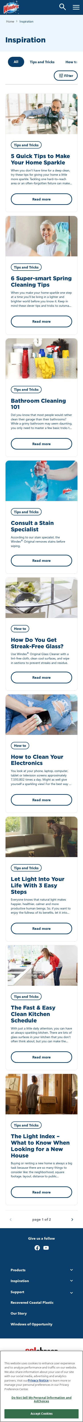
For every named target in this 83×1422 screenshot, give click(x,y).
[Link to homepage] (11, 7)
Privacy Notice (38, 1380)
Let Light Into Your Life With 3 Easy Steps (37, 885)
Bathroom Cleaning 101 (38, 404)
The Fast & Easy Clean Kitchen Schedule (33, 1014)
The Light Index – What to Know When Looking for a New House (40, 1146)
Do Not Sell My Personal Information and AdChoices (41, 1399)
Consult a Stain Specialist (32, 526)
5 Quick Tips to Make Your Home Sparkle (40, 159)
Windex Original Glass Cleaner (38, 654)
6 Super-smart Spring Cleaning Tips (41, 281)
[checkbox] (42, 62)
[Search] (62, 6)
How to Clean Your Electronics (37, 760)
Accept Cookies (42, 1414)
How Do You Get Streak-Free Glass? (37, 643)
